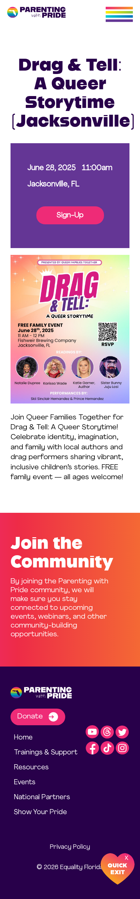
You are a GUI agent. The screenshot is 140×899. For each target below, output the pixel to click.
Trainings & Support (45, 752)
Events (24, 782)
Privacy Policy (70, 847)
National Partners (42, 797)
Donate (31, 716)
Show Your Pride (40, 812)
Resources (31, 767)
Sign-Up (70, 215)
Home (23, 737)
